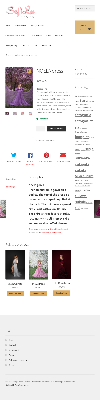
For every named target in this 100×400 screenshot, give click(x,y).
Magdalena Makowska (51, 232)
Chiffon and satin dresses (16, 35)
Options (59, 35)
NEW (7, 25)
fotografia (83, 114)
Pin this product (46, 161)
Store (11, 365)
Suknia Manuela (88, 183)
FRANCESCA (83, 128)
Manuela (86, 141)
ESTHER (77, 110)
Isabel (85, 132)
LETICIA (91, 138)
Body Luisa (84, 96)
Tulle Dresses (20, 25)
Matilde (77, 144)
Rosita (83, 150)
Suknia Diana (79, 180)
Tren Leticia (84, 208)
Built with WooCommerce (17, 385)
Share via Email (63, 161)
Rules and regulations (18, 360)
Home (10, 55)
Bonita (84, 100)
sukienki (82, 164)
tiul (77, 207)
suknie (80, 201)
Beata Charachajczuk (58, 229)
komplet (82, 136)
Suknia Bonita (84, 176)
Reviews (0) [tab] (10, 186)
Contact (25, 45)
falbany (86, 110)
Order (44, 45)
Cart (36, 45)
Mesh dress (37, 35)
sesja (89, 148)
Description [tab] (10, 179)
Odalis (88, 144)
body (77, 96)
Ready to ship (11, 45)
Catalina (81, 104)
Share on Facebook (30, 163)
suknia (80, 170)
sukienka (82, 158)
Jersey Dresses (37, 25)
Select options (15, 293)
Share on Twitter (13, 161)
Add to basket (56, 128)
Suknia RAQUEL (80, 186)
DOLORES (78, 107)
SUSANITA (89, 203)
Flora (91, 110)
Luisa (82, 141)
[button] (29, 71)
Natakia (82, 144)
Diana (86, 104)
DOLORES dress (87, 107)
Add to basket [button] (38, 293)
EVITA (82, 110)
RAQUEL (77, 150)
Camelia (91, 101)
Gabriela (79, 132)
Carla (76, 104)
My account (14, 350)
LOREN (77, 141)
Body (48, 35)
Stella (77, 153)
